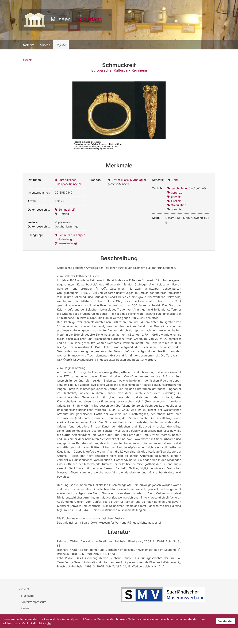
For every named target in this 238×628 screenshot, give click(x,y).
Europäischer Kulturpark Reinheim (119, 70)
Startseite (27, 45)
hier (49, 623)
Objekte (61, 45)
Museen (45, 45)
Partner (25, 608)
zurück (27, 60)
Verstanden (225, 621)
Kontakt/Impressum (33, 602)
